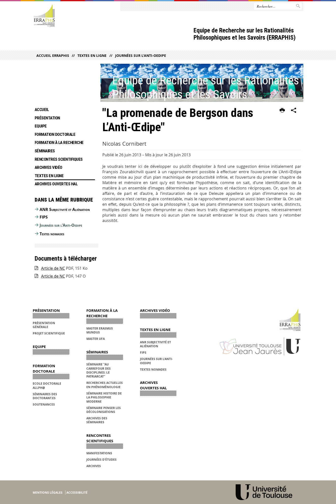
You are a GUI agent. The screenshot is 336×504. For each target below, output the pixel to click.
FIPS (44, 217)
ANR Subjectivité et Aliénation (65, 209)
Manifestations (99, 453)
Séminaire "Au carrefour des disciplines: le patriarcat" (98, 370)
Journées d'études (101, 459)
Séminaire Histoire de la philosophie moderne (104, 397)
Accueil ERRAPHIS (52, 55)
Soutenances (44, 404)
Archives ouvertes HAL (56, 183)
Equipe (41, 126)
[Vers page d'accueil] (44, 15)
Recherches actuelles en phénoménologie (104, 385)
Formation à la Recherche (59, 142)
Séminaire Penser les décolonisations (103, 410)
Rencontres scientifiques (59, 159)
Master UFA (95, 339)
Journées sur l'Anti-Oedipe (140, 55)
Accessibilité (77, 492)
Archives (93, 466)
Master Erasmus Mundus (99, 330)
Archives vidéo (48, 167)
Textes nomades (52, 233)
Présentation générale (44, 325)
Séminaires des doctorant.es (45, 396)
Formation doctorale (55, 134)
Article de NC (53, 268)
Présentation (47, 117)
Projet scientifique (49, 333)
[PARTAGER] (294, 110)
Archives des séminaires (96, 420)
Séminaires (45, 150)
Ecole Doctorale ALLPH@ (47, 385)
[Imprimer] (282, 110)
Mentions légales (47, 492)
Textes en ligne (92, 55)
